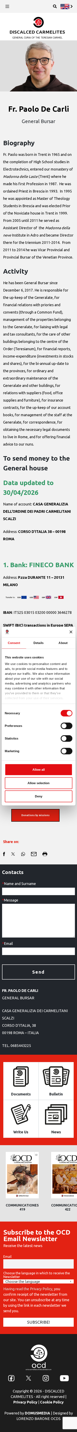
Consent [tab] (14, 643)
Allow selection (38, 783)
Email (7, 1256)
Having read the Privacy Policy (27, 1289)
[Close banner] (70, 632)
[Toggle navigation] (7, 6)
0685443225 (20, 1045)
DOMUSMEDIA (37, 1413)
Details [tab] (38, 643)
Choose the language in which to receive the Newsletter (36, 1275)
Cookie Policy (52, 1402)
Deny (38, 796)
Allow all (38, 769)
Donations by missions (35, 815)
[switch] (66, 726)
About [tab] (63, 643)
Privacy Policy (25, 1402)
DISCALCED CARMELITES (37, 31)
